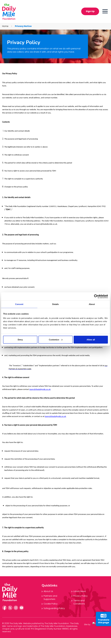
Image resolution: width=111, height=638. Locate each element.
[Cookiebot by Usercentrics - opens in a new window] (96, 296)
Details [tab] (55, 304)
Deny (20, 339)
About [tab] (92, 304)
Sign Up (90, 11)
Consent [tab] (19, 304)
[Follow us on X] (10, 607)
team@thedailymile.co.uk (55, 417)
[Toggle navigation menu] (105, 11)
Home (5, 26)
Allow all (91, 339)
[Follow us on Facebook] (4, 607)
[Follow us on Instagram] (16, 607)
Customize (54, 339)
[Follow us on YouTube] (21, 607)
